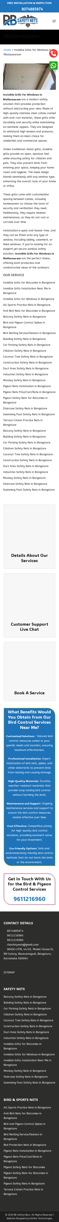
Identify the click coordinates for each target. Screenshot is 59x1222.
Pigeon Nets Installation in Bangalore (27, 386)
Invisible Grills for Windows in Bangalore (28, 299)
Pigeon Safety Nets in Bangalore (24, 1183)
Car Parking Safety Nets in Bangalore (26, 344)
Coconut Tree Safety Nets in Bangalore (28, 356)
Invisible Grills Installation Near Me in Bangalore (27, 291)
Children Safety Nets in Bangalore (24, 350)
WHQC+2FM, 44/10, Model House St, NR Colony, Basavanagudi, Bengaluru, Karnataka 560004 (29, 954)
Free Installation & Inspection (29, 3)
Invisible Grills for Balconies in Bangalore (29, 282)
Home (7, 49)
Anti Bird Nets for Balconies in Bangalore (29, 310)
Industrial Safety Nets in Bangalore (25, 374)
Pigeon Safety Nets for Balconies (24, 1167)
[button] (54, 21)
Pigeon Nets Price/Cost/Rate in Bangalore (29, 392)
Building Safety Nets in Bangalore (24, 339)
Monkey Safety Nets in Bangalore (24, 380)
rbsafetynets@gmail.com (22, 944)
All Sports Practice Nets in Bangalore (26, 304)
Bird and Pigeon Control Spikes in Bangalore (24, 325)
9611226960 (14, 940)
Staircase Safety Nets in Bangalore (25, 408)
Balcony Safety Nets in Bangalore (24, 316)
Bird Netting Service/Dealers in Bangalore (29, 333)
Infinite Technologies (41, 1218)
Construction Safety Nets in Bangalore (27, 362)
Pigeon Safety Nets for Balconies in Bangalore (25, 400)
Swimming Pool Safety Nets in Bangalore (29, 414)
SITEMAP (9, 972)
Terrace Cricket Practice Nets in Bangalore (23, 422)
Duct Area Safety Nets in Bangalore (26, 368)
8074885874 (14, 930)
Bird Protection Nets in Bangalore (25, 1144)
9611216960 (29, 898)
